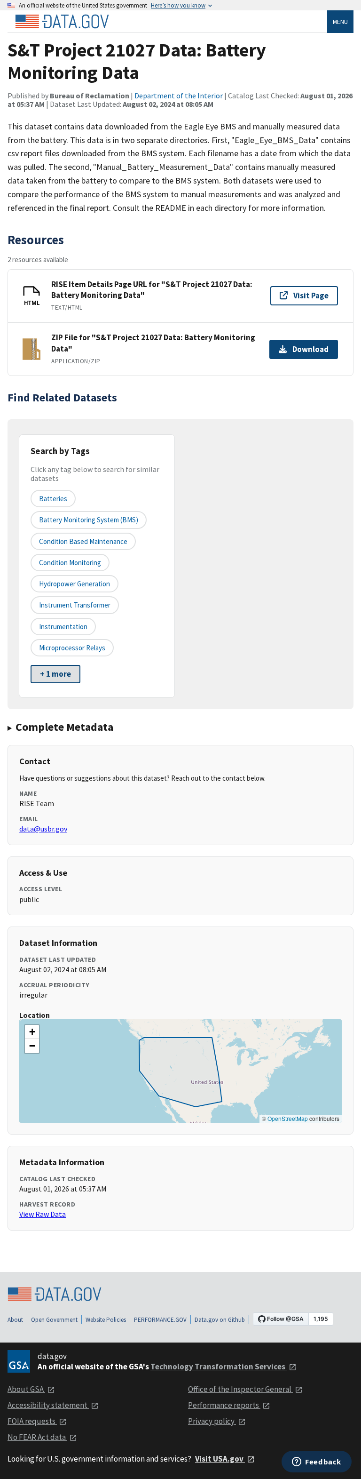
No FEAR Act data (37, 1437)
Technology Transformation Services (218, 1366)
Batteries (53, 498)
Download (310, 349)
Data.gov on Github (220, 1320)
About (15, 1320)
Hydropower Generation (74, 583)
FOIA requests (32, 1421)
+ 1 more (55, 674)
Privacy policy (212, 1421)
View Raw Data (42, 1214)
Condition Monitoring (70, 562)
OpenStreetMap (287, 1118)
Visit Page (311, 295)
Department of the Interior (178, 95)
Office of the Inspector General (240, 1389)
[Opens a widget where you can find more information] (317, 1462)
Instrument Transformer (74, 604)
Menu (340, 21)
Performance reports (224, 1405)
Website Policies (106, 1320)
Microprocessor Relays (72, 647)
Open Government (54, 1320)
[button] (32, 1032)
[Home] (62, 21)
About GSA (26, 1389)
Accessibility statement (48, 1405)
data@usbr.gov (43, 828)
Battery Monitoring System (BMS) (88, 519)
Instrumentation (63, 626)
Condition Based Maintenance (83, 541)
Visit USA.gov (220, 1459)
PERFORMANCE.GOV (160, 1320)
